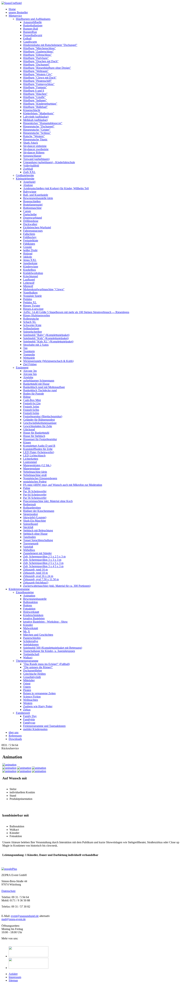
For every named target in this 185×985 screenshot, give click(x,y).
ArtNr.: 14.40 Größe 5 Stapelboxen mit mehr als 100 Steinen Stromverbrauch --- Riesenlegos (76, 312)
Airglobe (28, 377)
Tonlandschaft (31, 654)
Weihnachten (30, 699)
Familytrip (29, 719)
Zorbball (28, 168)
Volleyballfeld (31, 165)
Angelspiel (29, 181)
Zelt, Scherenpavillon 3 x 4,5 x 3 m (43, 566)
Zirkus (27, 709)
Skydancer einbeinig (34, 146)
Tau (25, 348)
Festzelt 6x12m (31, 403)
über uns (13, 732)
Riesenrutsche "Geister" (36, 129)
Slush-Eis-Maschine (34, 520)
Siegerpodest (30, 514)
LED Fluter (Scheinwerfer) (38, 452)
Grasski (27, 247)
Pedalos (27, 299)
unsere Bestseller (18, 12)
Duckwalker (30, 224)
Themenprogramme (27, 660)
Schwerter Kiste (32, 325)
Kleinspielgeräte (25, 178)
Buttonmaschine (32, 207)
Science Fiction (32, 696)
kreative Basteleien (34, 618)
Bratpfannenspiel (32, 204)
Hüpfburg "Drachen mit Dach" (41, 61)
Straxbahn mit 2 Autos (36, 344)
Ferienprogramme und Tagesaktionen (44, 725)
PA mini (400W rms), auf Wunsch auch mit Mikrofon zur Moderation (62, 484)
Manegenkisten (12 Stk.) (37, 465)
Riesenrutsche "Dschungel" (39, 126)
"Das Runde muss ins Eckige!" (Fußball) (46, 664)
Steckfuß (28, 527)
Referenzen (15, 735)
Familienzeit (23, 712)
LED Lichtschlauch (34, 455)
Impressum (15, 977)
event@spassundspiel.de (25, 915)
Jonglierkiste (30, 263)
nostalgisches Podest (34, 481)
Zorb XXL (29, 172)
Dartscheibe (30, 214)
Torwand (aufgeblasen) (36, 159)
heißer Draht (30, 250)
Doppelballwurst (32, 35)
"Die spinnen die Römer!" (38, 667)
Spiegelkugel (30, 523)
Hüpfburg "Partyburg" (36, 58)
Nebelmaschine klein (35, 471)
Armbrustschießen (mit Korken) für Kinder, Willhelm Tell (56, 188)
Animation (29, 595)
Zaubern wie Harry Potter (37, 706)
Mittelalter (29, 680)
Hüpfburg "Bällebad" (35, 106)
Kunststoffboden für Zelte (38, 449)
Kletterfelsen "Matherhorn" (38, 113)
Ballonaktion (30, 602)
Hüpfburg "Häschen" (35, 93)
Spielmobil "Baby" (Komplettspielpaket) (46, 334)
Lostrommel (30, 462)
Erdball (27, 38)
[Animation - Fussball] (39, 767)
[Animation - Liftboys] (9, 767)
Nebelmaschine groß (35, 475)
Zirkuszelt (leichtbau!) (35, 582)
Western (27, 703)
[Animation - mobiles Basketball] (9, 771)
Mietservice (15, 15)
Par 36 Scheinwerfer (34, 491)
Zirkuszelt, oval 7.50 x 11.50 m (41, 579)
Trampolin (29, 354)
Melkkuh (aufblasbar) (35, 119)
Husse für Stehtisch (34, 435)
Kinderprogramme (19, 589)
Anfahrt (13, 973)
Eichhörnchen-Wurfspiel (37, 227)
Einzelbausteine (25, 592)
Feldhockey (29, 237)
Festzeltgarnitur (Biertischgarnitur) (42, 416)
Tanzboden (29, 536)
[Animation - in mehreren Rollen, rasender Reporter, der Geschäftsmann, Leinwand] (24, 771)
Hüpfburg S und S (33, 90)
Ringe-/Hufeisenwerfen (36, 315)
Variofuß (28, 546)
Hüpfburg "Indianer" (35, 100)
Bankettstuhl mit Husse (36, 383)
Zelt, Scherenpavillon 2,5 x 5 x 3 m (43, 563)
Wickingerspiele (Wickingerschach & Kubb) (48, 361)
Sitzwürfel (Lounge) (34, 517)
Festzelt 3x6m (31, 406)
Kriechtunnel (30, 276)
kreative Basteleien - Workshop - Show (45, 621)
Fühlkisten (29, 243)
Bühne (27, 396)
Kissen (27, 442)
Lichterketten (30, 458)
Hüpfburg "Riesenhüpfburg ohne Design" (47, 67)
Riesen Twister (31, 305)
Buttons (27, 605)
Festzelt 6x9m (31, 409)
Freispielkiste (30, 240)
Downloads (15, 738)
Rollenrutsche (31, 318)
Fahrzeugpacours (33, 230)
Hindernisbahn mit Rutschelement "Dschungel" (50, 45)
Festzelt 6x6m (31, 413)
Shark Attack (30, 142)
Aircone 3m (30, 370)
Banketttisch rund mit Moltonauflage (44, 387)
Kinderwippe (30, 266)
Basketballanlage (32, 25)
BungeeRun (30, 31)
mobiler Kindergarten (35, 729)
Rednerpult (29, 504)
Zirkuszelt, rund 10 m (35, 572)
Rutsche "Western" (34, 136)
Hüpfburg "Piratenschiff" (37, 80)
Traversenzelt (30, 543)
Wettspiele (29, 357)
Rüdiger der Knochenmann (38, 510)
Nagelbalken (30, 292)
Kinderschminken (33, 615)
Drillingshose (30, 220)
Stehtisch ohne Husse (35, 533)
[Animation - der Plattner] (39, 771)
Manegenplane (31, 468)
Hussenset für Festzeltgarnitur (40, 439)
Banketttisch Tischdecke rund (40, 390)
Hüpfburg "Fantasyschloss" (39, 84)
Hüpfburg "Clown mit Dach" (40, 77)
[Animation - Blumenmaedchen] (24, 767)
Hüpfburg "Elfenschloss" (37, 54)
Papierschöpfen (32, 637)
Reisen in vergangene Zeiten (39, 693)
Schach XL (29, 321)
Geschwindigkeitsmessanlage (40, 422)
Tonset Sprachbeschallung (38, 540)
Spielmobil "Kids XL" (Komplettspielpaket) (48, 341)
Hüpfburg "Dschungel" (36, 64)
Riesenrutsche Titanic (35, 139)
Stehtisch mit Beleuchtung (38, 530)
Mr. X (26, 631)
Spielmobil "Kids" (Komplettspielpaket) (46, 338)
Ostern (27, 686)
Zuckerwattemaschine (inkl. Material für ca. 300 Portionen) (57, 585)
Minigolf (28, 286)
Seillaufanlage (31, 328)
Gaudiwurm (30, 41)
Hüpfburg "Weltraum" (36, 71)
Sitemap (13, 980)
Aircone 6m (30, 374)
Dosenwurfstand (32, 217)
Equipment (22, 367)
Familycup (29, 722)
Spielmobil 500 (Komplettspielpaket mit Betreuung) (52, 647)
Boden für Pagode (33, 393)
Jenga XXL (29, 260)
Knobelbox (29, 269)
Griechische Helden (34, 673)
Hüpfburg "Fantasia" (35, 87)
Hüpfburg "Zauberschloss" (38, 51)
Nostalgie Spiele (32, 295)
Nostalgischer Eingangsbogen (40, 478)
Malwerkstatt (30, 628)
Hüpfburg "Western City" (37, 74)
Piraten (27, 690)
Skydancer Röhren (33, 152)
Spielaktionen (31, 644)
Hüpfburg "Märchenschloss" (39, 48)
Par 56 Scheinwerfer (34, 497)
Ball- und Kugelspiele (35, 194)
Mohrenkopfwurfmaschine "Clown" (43, 289)
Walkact (27, 657)
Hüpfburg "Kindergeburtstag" (40, 103)
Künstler (28, 624)
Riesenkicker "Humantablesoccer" (42, 123)
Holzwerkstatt (31, 611)
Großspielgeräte (25, 175)
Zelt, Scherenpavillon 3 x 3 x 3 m (42, 559)
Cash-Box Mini (32, 400)
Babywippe (29, 191)
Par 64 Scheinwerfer (34, 494)
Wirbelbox (29, 550)
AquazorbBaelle (32, 22)
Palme (26, 488)
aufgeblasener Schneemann (38, 380)
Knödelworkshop (33, 273)
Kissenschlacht (31, 110)
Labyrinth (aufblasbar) (36, 116)
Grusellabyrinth (32, 677)
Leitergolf (28, 282)
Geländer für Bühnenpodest (39, 419)
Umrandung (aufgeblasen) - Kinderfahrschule (49, 162)
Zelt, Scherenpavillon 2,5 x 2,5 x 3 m (44, 556)
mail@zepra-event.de (13, 919)
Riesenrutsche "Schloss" (37, 132)
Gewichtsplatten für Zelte (37, 426)
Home (12, 9)
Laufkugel (29, 279)
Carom (27, 211)
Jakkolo (27, 256)
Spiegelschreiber (32, 331)
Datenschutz (8, 891)
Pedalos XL (30, 302)
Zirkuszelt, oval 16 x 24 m (38, 576)
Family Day (30, 716)
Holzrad (27, 253)
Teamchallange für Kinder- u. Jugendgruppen (49, 651)
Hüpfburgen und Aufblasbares (33, 18)
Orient (26, 683)
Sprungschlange (32, 155)
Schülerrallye (30, 641)
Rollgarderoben (32, 507)
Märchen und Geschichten (38, 634)
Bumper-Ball (30, 28)
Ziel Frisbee (30, 364)
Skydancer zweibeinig (35, 149)
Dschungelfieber (32, 670)
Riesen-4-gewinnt (33, 308)
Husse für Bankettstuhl (36, 432)
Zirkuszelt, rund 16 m (35, 569)
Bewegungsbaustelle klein (38, 198)
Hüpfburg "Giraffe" (34, 97)
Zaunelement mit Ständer (37, 553)
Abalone (28, 185)
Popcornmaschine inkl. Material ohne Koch (48, 501)
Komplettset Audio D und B (39, 445)
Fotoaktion (29, 608)
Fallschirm (29, 233)
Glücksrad (29, 429)
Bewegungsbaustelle (35, 598)
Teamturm (29, 351)
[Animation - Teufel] (9, 764)
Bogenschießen (32, 201)
